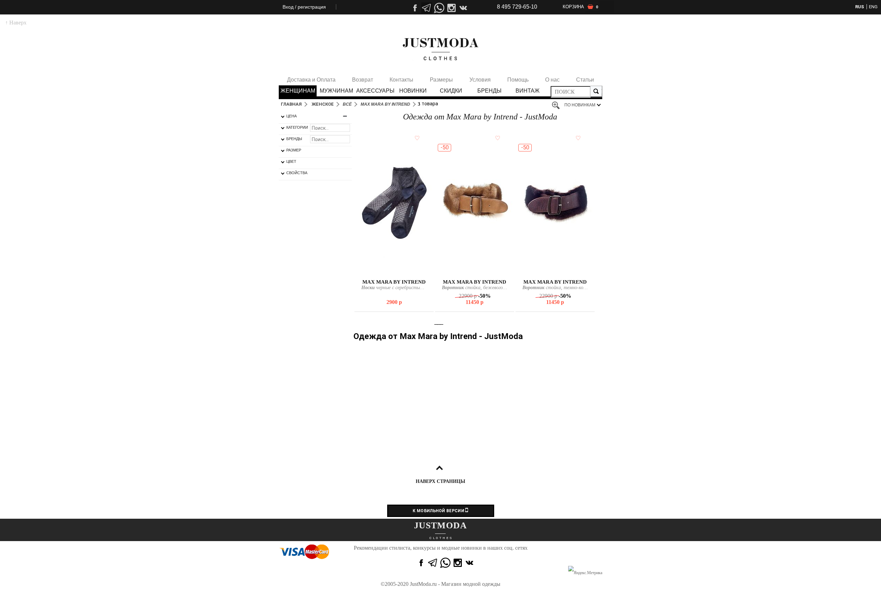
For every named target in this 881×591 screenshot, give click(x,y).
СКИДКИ (451, 91)
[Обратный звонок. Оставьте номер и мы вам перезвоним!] (439, 29)
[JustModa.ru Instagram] (457, 562)
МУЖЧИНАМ (336, 91)
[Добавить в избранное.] (416, 138)
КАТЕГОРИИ (297, 127)
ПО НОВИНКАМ (579, 105)
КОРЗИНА (580, 6)
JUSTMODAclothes (440, 49)
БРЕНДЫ (489, 91)
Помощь (518, 80)
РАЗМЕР (293, 150)
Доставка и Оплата (311, 80)
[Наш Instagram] (451, 7)
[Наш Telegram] (426, 7)
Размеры (441, 80)
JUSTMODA (440, 525)
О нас (552, 80)
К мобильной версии (439, 510)
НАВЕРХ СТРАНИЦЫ (440, 481)
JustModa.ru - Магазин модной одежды (455, 584)
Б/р (474, 271)
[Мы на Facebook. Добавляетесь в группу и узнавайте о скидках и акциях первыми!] (414, 7)
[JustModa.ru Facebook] (420, 562)
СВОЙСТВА (296, 173)
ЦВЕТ (291, 161)
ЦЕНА (291, 116)
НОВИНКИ (413, 91)
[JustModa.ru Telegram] (432, 562)
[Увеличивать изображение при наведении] (557, 106)
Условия (480, 80)
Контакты (401, 80)
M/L (393, 271)
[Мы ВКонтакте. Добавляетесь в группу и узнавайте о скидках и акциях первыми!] (463, 7)
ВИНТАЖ (528, 91)
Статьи (585, 80)
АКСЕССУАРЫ (374, 91)
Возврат (362, 80)
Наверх (15, 22)
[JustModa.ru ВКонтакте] (470, 562)
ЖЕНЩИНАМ (297, 91)
